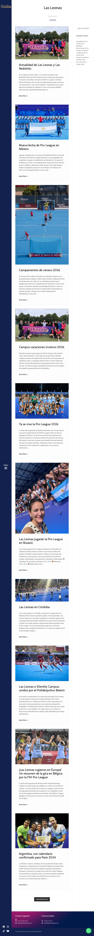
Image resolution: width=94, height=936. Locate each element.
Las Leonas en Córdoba (34, 607)
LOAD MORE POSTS (42, 899)
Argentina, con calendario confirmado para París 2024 (37, 855)
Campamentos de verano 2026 (39, 270)
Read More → (24, 96)
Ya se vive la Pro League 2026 (38, 424)
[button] (88, 930)
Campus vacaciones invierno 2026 (41, 347)
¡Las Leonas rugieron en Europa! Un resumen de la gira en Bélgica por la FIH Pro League (40, 773)
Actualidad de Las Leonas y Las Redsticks (82, 44)
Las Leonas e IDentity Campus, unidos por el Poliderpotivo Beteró (42, 688)
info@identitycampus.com (25, 923)
